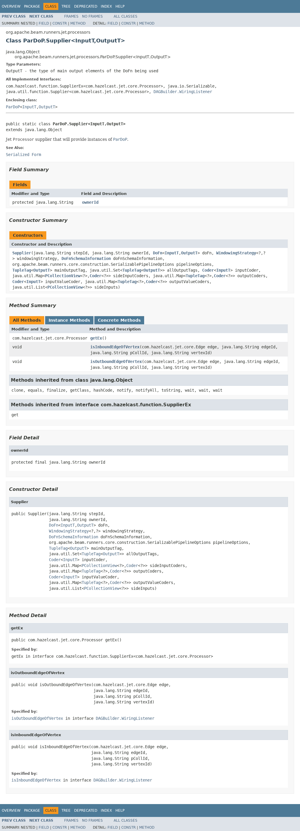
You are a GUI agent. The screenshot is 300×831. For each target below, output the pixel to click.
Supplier (21, 253)
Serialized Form (23, 154)
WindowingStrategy (236, 253)
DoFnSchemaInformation (86, 258)
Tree (66, 6)
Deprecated (85, 6)
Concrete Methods (119, 320)
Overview (11, 6)
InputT (29, 106)
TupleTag (21, 270)
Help (120, 6)
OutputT (47, 106)
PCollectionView (62, 275)
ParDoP (13, 106)
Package (32, 6)
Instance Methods (69, 320)
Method (78, 23)
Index (106, 6)
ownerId (90, 202)
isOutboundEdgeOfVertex (116, 361)
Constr (59, 23)
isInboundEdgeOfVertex (114, 347)
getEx (96, 338)
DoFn (157, 253)
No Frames (92, 16)
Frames (71, 16)
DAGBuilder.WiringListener (183, 91)
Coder (208, 270)
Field (44, 23)
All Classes (125, 16)
